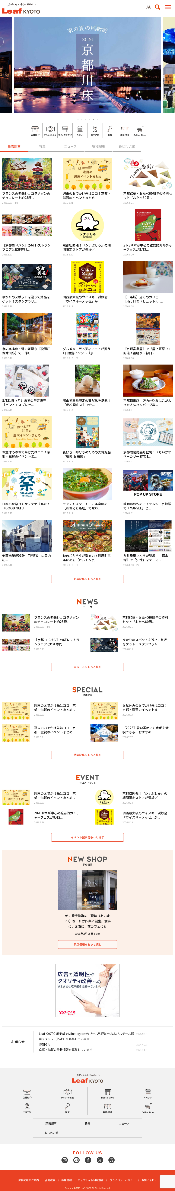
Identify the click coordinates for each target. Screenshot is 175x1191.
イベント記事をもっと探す (87, 837)
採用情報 (66, 1180)
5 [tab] (93, 119)
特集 (42, 146)
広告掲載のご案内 (28, 1180)
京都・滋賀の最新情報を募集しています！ (67, 1049)
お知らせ (45, 1044)
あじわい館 (127, 146)
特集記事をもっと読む (87, 755)
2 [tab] (81, 119)
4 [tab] (89, 119)
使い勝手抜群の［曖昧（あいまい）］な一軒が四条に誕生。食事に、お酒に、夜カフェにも (87, 921)
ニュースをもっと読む (87, 667)
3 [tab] (85, 119)
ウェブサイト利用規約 (91, 1180)
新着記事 (14, 146)
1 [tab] (78, 119)
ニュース (70, 146)
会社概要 (50, 1180)
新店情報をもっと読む (87, 944)
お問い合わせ (149, 1180)
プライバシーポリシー (122, 1180)
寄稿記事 (98, 146)
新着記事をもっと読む (87, 579)
